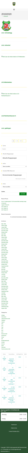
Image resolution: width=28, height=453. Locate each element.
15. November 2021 (4, 388)
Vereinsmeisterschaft (5, 349)
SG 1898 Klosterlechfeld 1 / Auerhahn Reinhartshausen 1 (11, 390)
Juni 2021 (3, 276)
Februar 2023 (4, 257)
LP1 (2, 328)
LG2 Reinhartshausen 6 (8, 116)
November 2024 (4, 242)
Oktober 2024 (4, 244)
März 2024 (3, 245)
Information (3, 316)
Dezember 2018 (4, 301)
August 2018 (4, 308)
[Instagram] (14, 439)
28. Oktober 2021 (4, 379)
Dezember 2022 (4, 261)
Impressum (14, 424)
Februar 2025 (4, 237)
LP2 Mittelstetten (6, 82)
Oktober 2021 (4, 272)
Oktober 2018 (4, 304)
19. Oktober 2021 (4, 358)
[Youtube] (18, 439)
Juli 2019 (3, 293)
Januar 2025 (4, 239)
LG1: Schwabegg (6, 33)
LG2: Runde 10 (4, 209)
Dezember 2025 (4, 228)
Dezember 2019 (4, 286)
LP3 (2, 332)
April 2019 (3, 294)
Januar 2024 (4, 249)
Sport (2, 345)
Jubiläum (3, 320)
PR (2, 338)
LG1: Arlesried (5, 45)
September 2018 (4, 306)
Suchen (3, 191)
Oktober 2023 (4, 254)
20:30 (20, 357)
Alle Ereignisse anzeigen (20, 178)
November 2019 (4, 288)
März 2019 (3, 296)
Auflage (3, 315)
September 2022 (4, 266)
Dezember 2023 (4, 250)
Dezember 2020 (4, 277)
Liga (2, 327)
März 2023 (3, 255)
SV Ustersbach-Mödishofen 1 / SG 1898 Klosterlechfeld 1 (11, 400)
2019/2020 (6, 16)
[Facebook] (10, 439)
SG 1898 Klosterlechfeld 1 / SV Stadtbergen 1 (11, 381)
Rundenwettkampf (5, 340)
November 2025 (4, 230)
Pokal (2, 337)
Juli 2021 (3, 274)
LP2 (2, 330)
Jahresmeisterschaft (5, 318)
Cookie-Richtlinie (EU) (14, 431)
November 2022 (4, 262)
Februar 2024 (4, 247)
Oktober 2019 (4, 289)
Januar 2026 (4, 227)
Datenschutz (14, 428)
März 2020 (3, 281)
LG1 (2, 323)
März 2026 (3, 223)
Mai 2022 (3, 269)
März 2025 (3, 235)
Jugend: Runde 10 (5, 204)
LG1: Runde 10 (4, 208)
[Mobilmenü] (14, 10)
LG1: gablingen (6, 128)
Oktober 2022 (4, 264)
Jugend (2, 322)
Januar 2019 (4, 299)
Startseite (3, 347)
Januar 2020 (4, 284)
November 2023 (4, 252)
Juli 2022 (3, 267)
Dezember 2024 (4, 240)
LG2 (2, 325)
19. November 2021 (4, 397)
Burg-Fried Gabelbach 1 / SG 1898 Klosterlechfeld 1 (11, 361)
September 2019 (4, 291)
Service (3, 344)
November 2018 (4, 303)
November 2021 (4, 271)
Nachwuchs (3, 335)
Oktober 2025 (4, 232)
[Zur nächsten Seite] (24, 140)
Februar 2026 (4, 225)
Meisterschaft (4, 333)
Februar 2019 (4, 298)
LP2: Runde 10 (4, 206)
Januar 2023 (4, 259)
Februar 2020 (4, 283)
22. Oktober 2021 (4, 369)
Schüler (3, 342)
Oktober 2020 (4, 279)
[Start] (1, 16)
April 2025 (3, 234)
